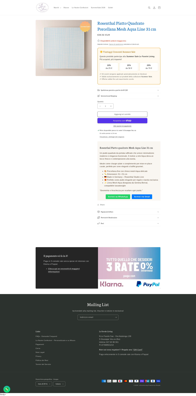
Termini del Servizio (43, 364)
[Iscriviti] (115, 317)
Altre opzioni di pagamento (122, 126)
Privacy (38, 356)
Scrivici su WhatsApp (118, 197)
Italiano (58, 384)
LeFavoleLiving (143, 385)
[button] (57, 7)
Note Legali (40, 352)
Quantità (100, 102)
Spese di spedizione (116, 44)
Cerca (38, 348)
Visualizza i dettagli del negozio (112, 137)
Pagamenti (40, 344)
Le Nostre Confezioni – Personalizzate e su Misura (55, 340)
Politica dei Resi (42, 360)
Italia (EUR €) (43, 384)
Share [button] (102, 205)
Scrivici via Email (142, 197)
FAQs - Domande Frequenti (46, 336)
